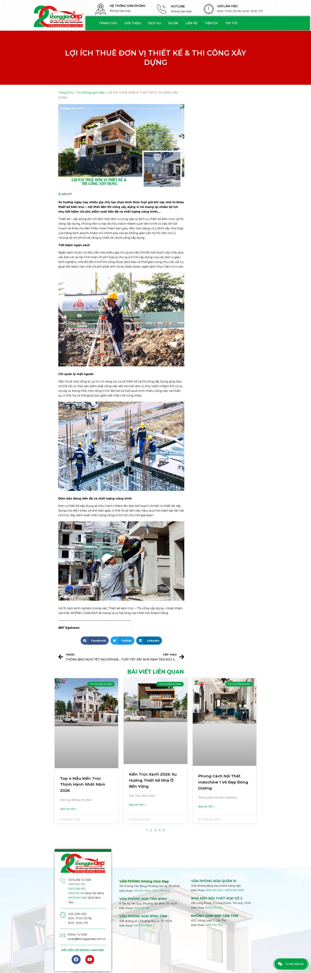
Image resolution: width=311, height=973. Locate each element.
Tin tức (231, 23)
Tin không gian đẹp (90, 92)
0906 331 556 (76, 893)
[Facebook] (76, 959)
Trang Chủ (66, 92)
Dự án (173, 23)
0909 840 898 (77, 897)
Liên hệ (191, 23)
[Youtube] (89, 959)
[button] (95, 641)
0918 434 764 (76, 884)
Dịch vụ (154, 23)
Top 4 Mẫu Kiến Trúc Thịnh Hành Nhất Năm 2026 (82, 784)
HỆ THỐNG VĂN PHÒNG (128, 6)
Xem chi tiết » (68, 809)
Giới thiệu (132, 23)
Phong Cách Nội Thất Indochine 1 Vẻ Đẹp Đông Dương (223, 782)
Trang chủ (108, 23)
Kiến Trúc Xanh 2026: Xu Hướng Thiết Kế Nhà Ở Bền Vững (153, 780)
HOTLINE (178, 6)
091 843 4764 (141, 890)
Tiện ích (211, 23)
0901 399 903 (76, 888)
